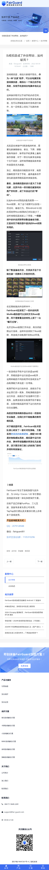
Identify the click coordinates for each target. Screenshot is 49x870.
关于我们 (5, 766)
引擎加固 (5, 686)
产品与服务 (6, 680)
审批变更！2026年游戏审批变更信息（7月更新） (23, 621)
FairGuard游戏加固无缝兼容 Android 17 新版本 (23, 600)
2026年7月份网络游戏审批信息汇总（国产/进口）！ (24, 627)
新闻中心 (35, 41)
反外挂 (14, 551)
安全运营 (5, 702)
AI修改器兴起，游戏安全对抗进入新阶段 (20, 606)
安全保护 (5, 694)
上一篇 (9, 561)
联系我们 (5, 788)
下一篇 (39, 561)
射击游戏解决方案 (8, 717)
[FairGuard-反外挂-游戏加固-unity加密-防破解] (12, 3)
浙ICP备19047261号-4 (20, 861)
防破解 (20, 551)
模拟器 (27, 551)
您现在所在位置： (17, 41)
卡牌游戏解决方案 (8, 725)
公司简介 (5, 773)
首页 (27, 41)
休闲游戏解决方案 (8, 749)
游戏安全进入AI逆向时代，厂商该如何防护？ (21, 633)
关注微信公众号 (25, 829)
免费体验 (24, 666)
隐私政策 (34, 861)
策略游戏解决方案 (8, 757)
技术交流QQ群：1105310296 (21, 537)
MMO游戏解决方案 (9, 741)
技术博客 (44, 41)
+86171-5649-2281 (11, 804)
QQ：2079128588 (15, 526)
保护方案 (5, 711)
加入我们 (5, 780)
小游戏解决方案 (7, 733)
